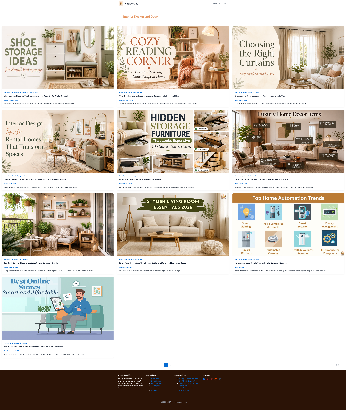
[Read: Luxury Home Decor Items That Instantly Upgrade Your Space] (288, 141)
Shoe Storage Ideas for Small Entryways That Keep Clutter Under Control (36, 96)
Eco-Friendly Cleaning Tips (188, 381)
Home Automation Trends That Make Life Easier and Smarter (261, 263)
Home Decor (8, 92)
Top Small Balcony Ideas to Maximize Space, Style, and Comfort (31, 263)
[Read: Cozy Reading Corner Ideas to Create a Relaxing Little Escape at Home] (173, 57)
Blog (224, 4)
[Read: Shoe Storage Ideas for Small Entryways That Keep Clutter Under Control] (58, 57)
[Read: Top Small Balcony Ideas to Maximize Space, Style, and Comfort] (58, 225)
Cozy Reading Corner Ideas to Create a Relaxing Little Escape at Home (149, 96)
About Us (154, 390)
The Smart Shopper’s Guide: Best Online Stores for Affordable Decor (34, 346)
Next (338, 365)
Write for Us (215, 4)
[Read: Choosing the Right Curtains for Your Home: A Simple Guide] (288, 57)
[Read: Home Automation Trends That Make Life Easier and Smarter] (288, 225)
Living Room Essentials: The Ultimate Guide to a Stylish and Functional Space (152, 263)
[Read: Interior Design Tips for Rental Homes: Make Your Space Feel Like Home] (58, 141)
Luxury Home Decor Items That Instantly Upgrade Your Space (261, 179)
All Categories (155, 385)
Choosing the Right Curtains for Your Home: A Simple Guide (260, 96)
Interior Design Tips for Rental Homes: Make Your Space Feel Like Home (35, 179)
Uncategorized (33, 92)
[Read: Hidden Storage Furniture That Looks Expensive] (173, 141)
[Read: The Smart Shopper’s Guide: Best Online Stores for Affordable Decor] (58, 308)
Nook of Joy (131, 3)
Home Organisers (156, 383)
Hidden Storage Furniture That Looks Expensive (140, 179)
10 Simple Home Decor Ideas (188, 379)
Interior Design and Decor (20, 92)
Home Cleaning (156, 381)
